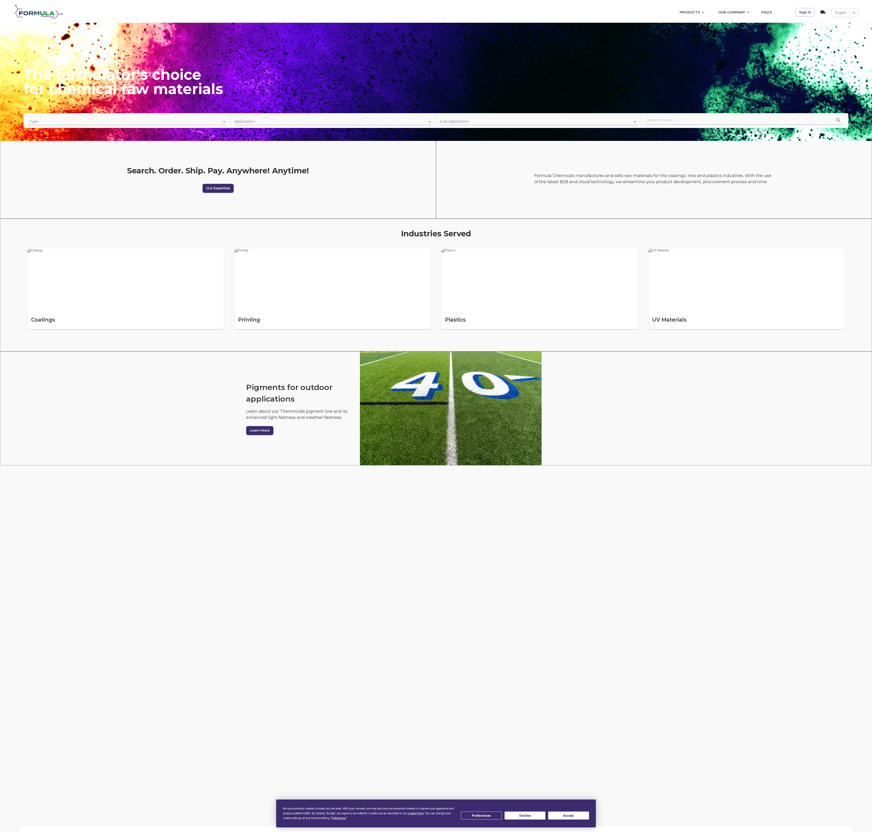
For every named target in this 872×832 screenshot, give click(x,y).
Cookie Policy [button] (416, 813)
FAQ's (766, 12)
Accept (568, 815)
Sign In (805, 12)
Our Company (731, 12)
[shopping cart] (822, 12)
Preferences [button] (339, 818)
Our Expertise (218, 188)
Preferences (481, 815)
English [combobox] (840, 13)
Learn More (260, 430)
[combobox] (128, 122)
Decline (525, 815)
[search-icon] (838, 120)
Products (690, 12)
